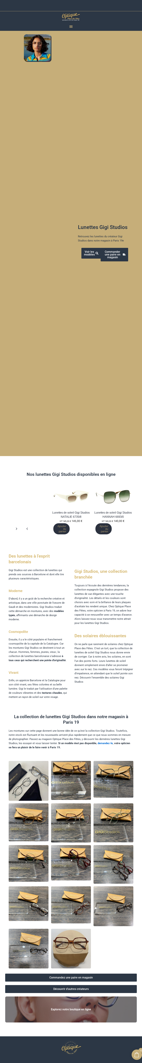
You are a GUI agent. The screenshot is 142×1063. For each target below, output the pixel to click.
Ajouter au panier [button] (104, 529)
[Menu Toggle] (71, 26)
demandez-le (105, 743)
